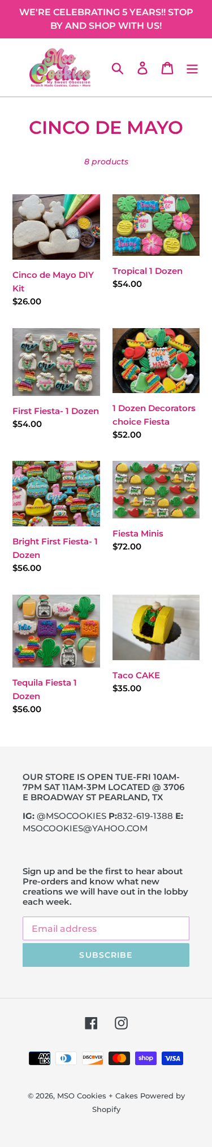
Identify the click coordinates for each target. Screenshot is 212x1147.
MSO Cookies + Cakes (97, 1095)
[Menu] (192, 67)
